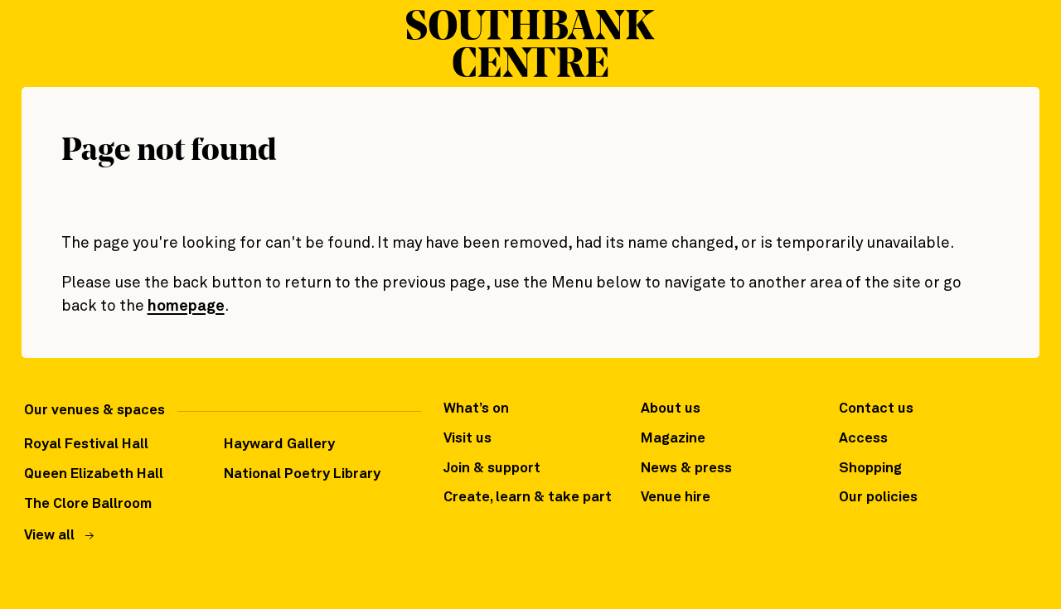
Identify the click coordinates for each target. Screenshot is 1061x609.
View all (49, 536)
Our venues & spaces (94, 411)
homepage (186, 306)
